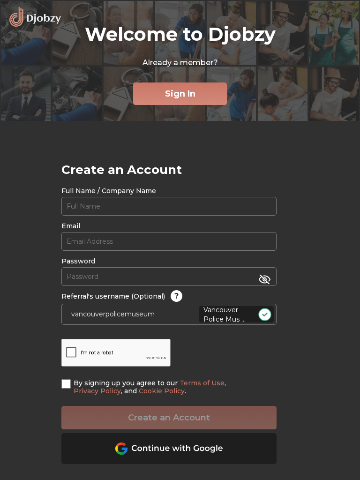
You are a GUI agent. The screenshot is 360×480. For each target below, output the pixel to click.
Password (78, 261)
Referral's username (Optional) (120, 296)
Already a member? (180, 62)
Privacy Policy (97, 391)
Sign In (180, 94)
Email (70, 226)
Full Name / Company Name (108, 191)
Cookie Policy (162, 391)
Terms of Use (202, 383)
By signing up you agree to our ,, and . (150, 387)
